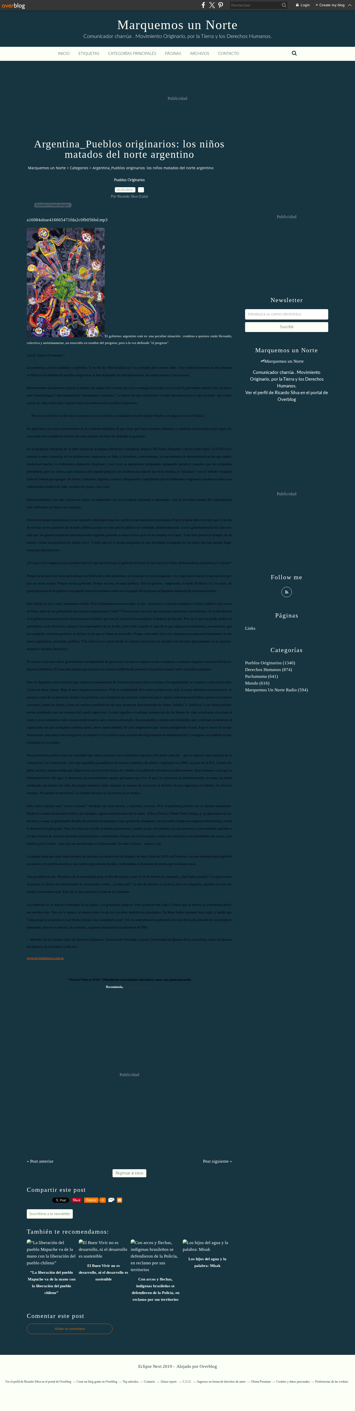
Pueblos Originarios (129, 180)
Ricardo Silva (287, 393)
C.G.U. (187, 1381)
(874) (268, 669)
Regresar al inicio (129, 1173)
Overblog (208, 1366)
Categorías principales (132, 54)
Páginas (173, 54)
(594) (276, 689)
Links (250, 628)
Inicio (64, 54)
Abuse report (168, 1381)
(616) (257, 683)
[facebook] (203, 5)
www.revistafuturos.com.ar (45, 958)
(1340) (270, 662)
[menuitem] (64, 54)
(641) (261, 676)
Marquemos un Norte (177, 24)
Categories (79, 167)
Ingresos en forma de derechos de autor (221, 1381)
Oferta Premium (261, 1381)
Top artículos (131, 1381)
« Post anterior (40, 1161)
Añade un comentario (70, 1329)
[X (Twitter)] (212, 5)
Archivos (199, 54)
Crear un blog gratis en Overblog (97, 1381)
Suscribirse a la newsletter (49, 1214)
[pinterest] (220, 5)
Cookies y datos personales (293, 1381)
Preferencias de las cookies (331, 1381)
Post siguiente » (217, 1161)
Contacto (228, 54)
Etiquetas (88, 54)
